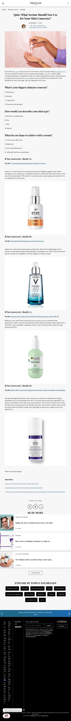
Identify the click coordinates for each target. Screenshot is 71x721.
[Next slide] (69, 613)
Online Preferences (9, 679)
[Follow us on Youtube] (15, 627)
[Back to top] (66, 716)
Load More (35, 573)
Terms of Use (5, 660)
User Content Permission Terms (9, 662)
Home (4, 10)
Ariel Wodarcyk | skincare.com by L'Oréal (38, 26)
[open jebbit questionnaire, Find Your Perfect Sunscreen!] (6, 716)
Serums (22, 10)
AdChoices (33, 715)
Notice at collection (9, 694)
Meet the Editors (5, 639)
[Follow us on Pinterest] (19, 627)
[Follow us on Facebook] (17, 627)
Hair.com (9, 648)
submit (49, 626)
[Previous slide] (1, 613)
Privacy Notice (37, 635)
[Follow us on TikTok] (18, 627)
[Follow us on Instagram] (21, 627)
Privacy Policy (44, 715)
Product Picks (13, 10)
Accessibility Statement (9, 628)
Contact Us (9, 640)
